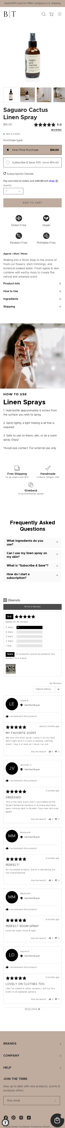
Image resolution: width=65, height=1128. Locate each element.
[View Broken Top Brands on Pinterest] (13, 1117)
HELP (7, 1067)
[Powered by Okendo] (11, 600)
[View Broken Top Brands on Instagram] (21, 1117)
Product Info (11, 283)
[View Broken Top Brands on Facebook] (5, 1117)
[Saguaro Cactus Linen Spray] (10, 94)
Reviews (56, 130)
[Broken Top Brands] (10, 14)
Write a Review (32, 607)
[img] (42, 127)
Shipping (9, 306)
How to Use (10, 291)
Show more (31, 1009)
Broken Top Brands (20, 1127)
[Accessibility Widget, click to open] (5, 1122)
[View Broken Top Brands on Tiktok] (28, 1117)
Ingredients (10, 299)
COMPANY (11, 1055)
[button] (11, 669)
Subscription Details (20, 173)
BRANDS (9, 1043)
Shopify (46, 1127)
